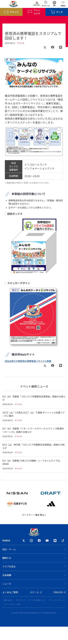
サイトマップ (20, 600)
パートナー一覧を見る (33, 514)
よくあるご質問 (10, 592)
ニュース (6, 583)
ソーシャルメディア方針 (12, 604)
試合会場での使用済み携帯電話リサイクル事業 (28, 361)
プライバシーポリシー (57, 600)
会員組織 (6, 575)
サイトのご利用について (37, 600)
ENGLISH (58, 592)
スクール (34, 592)
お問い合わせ (8, 600)
